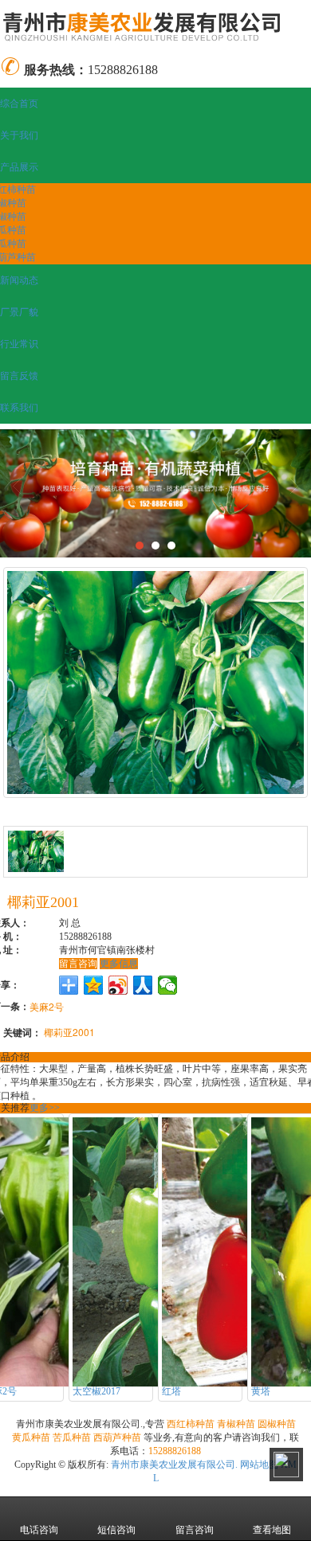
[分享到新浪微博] (118, 985)
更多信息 (119, 963)
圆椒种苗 (277, 1424)
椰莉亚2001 (69, 1031)
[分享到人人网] (143, 985)
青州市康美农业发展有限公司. (174, 1464)
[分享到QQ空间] (94, 985)
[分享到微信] (168, 985)
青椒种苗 (236, 1424)
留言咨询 (78, 963)
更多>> (45, 1107)
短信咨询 (116, 1529)
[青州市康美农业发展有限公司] (155, 26)
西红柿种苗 (191, 1424)
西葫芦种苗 (117, 1437)
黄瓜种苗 (31, 1437)
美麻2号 (47, 1006)
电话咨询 (39, 1529)
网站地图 (259, 1464)
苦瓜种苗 (72, 1437)
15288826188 (174, 1451)
